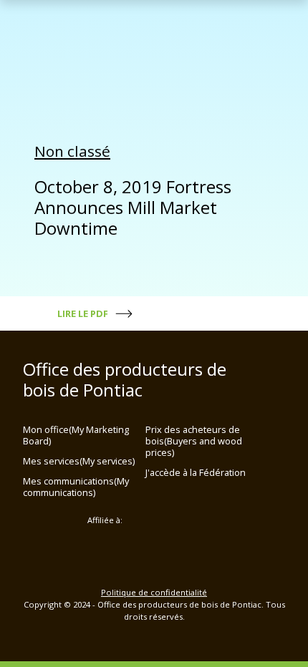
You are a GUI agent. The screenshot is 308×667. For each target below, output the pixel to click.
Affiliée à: (104, 520)
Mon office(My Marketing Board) (76, 435)
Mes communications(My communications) (76, 486)
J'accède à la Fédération (195, 472)
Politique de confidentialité (154, 592)
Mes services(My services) (79, 460)
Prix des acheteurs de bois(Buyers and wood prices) (193, 441)
